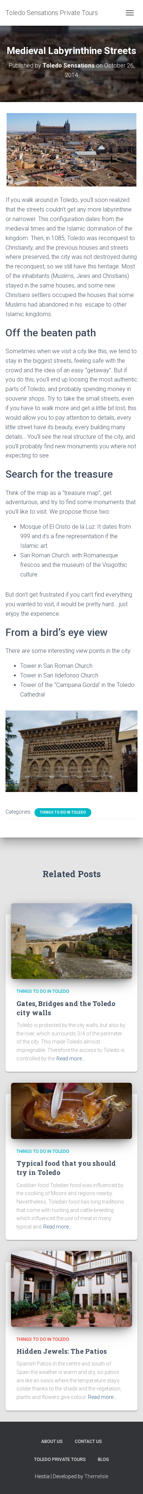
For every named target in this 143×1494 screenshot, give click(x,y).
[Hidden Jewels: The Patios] (71, 1288)
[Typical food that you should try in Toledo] (71, 1110)
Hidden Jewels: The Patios (61, 1351)
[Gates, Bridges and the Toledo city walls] (71, 941)
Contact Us (88, 1441)
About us (52, 1441)
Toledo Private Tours (60, 1459)
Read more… (70, 1058)
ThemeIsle (96, 1476)
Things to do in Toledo (63, 812)
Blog (103, 1459)
